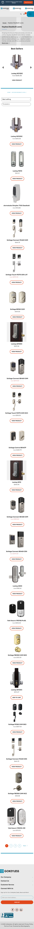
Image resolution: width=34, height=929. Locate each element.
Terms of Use (8, 926)
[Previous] (3, 67)
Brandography (25, 926)
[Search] (20, 14)
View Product (17, 80)
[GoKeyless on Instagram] (17, 909)
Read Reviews (28, 2)
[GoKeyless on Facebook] (13, 909)
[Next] (30, 67)
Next (24, 845)
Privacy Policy (29, 924)
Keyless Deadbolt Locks (15, 23)
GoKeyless (9, 924)
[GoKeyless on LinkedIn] (21, 909)
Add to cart (16, 697)
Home (4, 23)
